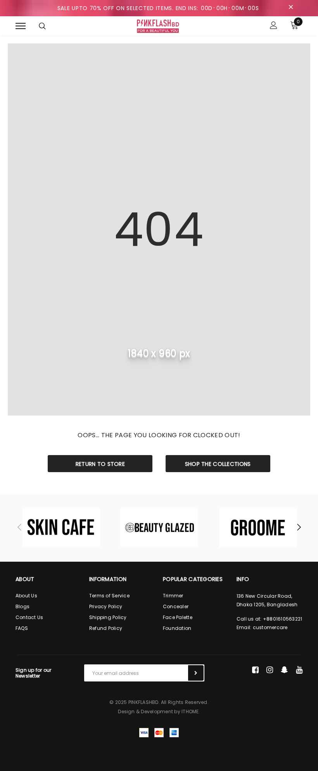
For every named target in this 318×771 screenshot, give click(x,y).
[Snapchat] (284, 669)
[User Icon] (273, 26)
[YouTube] (299, 669)
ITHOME (190, 711)
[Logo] (158, 25)
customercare (270, 627)
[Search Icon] (42, 25)
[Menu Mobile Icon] (21, 26)
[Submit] (196, 673)
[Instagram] (269, 669)
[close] (291, 8)
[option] (61, 527)
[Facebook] (255, 669)
